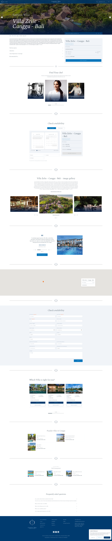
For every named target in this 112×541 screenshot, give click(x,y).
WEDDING (53, 525)
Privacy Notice (51, 535)
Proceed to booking (72, 153)
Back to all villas (66, 139)
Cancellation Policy (57, 535)
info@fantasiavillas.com (80, 521)
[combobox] (102, 1)
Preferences (100, 537)
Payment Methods (64, 535)
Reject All (93, 537)
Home (10, 35)
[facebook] (56, 532)
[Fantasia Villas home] (2, 2)
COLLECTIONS (42, 525)
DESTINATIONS (42, 523)
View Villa (38, 402)
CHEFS (64, 521)
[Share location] (93, 282)
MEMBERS (53, 521)
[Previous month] (33, 134)
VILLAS (41, 521)
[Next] (58, 104)
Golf (52, 468)
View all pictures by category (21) (56, 191)
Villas (13, 35)
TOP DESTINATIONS (66, 523)
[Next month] (56, 134)
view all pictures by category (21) (72, 33)
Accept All (107, 537)
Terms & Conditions (45, 535)
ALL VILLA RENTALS (43, 519)
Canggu (17, 35)
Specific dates (51, 128)
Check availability (83, 60)
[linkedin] (58, 532)
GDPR (69, 535)
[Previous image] (2, 17)
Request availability (42, 254)
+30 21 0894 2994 (78, 519)
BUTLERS (64, 519)
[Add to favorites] (92, 282)
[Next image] (110, 17)
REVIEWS (53, 523)
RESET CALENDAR (56, 150)
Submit (78, 360)
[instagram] (54, 532)
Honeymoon (57, 468)
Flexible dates (60, 128)
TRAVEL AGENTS (54, 519)
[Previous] (53, 104)
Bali (15, 35)
